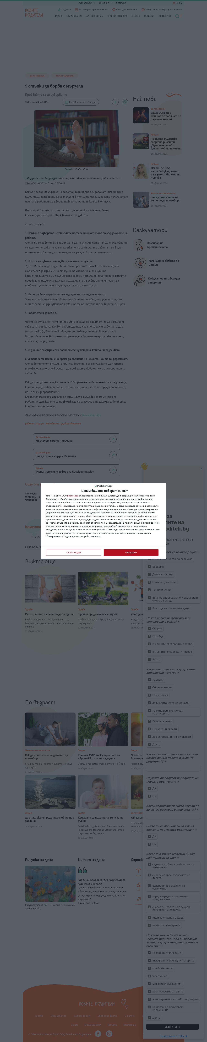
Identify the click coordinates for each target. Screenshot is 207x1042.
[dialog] (103, 521)
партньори (72, 496)
